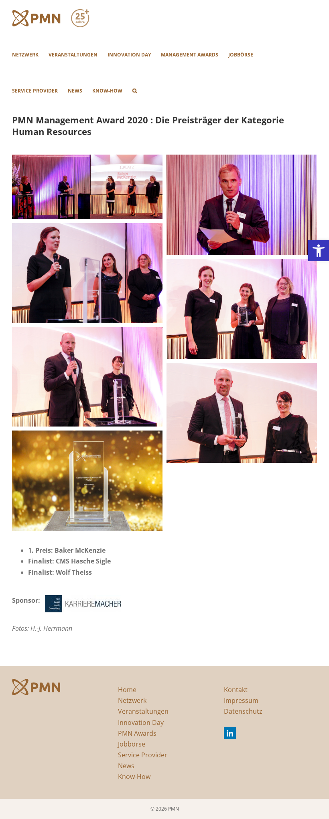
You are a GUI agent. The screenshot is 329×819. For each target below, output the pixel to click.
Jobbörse (131, 744)
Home (127, 689)
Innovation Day (141, 722)
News (126, 765)
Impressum (241, 700)
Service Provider (142, 755)
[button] (318, 250)
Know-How (134, 776)
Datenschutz (243, 711)
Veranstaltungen (143, 711)
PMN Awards (137, 733)
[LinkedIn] (230, 733)
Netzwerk (132, 700)
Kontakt (236, 689)
